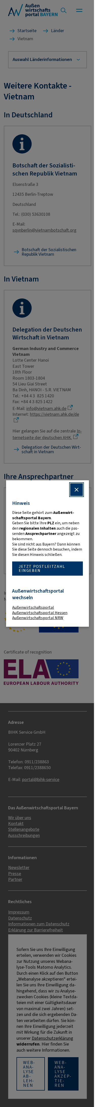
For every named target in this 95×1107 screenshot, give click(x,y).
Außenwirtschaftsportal (33, 607)
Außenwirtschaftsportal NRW (37, 617)
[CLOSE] (72, 489)
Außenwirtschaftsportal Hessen (39, 612)
